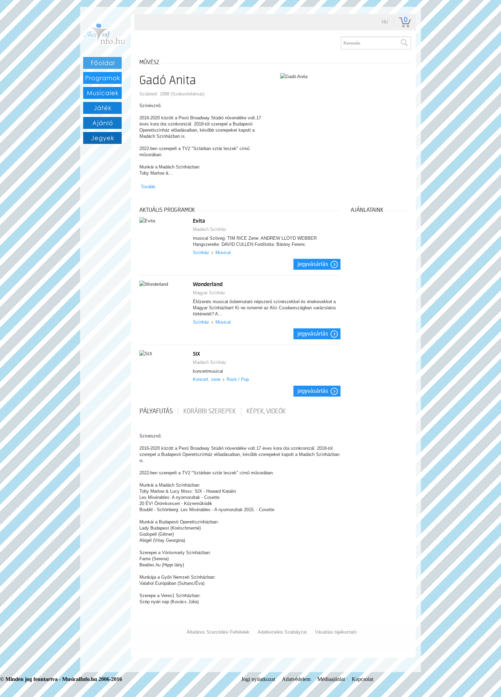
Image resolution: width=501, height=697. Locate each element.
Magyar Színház (209, 292)
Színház (201, 252)
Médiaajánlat (331, 679)
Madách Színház (209, 229)
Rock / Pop (238, 379)
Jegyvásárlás (313, 264)
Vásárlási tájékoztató (335, 632)
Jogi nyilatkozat (258, 679)
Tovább (148, 186)
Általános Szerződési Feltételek (218, 632)
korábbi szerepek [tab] (209, 411)
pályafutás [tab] (156, 411)
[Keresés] (404, 42)
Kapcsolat (362, 679)
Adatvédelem (296, 679)
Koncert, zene (207, 379)
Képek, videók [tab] (266, 411)
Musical (223, 252)
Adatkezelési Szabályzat (282, 632)
